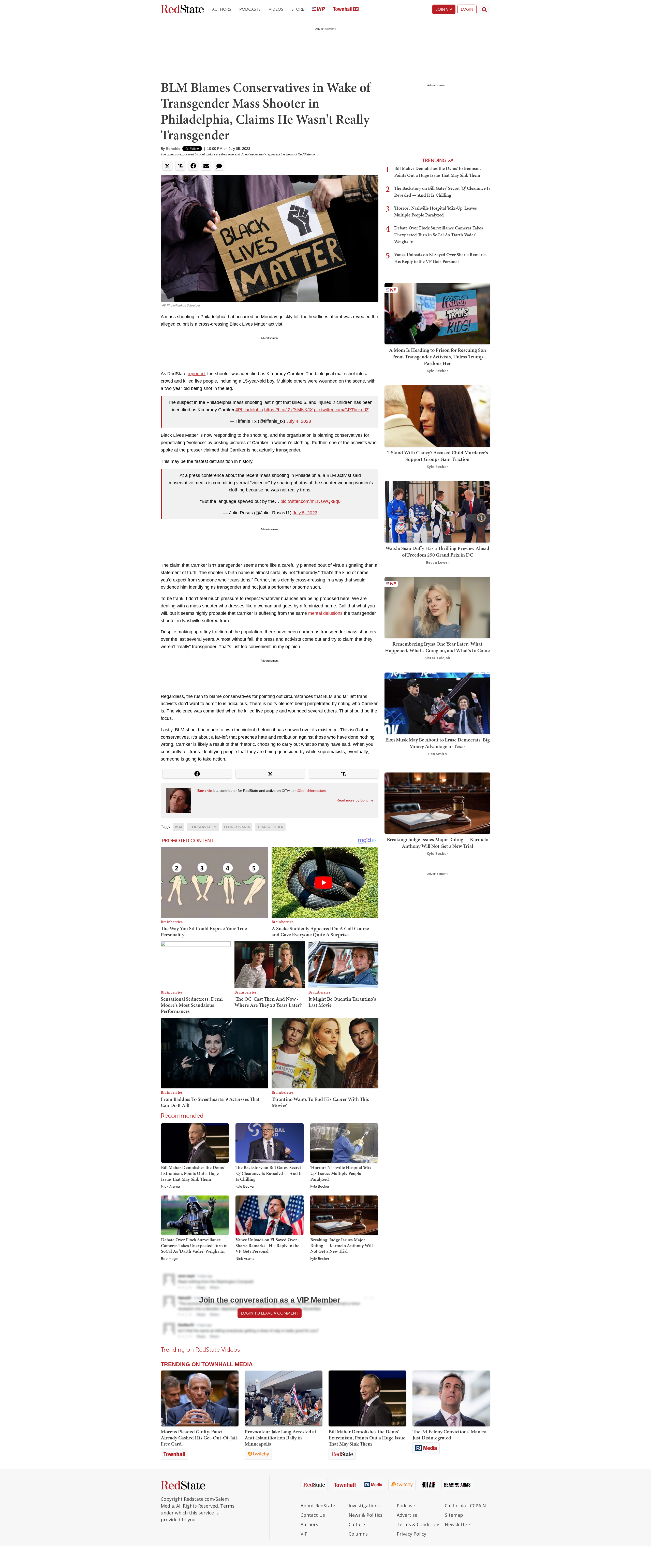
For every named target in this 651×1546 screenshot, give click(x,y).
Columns (358, 1534)
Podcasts (250, 9)
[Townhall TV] (346, 9)
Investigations (364, 1506)
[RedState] (182, 9)
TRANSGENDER (270, 827)
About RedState (318, 1506)
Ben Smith (437, 753)
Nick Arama (170, 1187)
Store (297, 9)
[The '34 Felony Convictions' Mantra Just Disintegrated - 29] (451, 1398)
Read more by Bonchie (354, 800)
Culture (357, 1524)
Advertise (407, 1515)
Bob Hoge (169, 1259)
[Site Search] (484, 9)
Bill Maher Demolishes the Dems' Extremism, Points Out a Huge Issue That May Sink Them (193, 1173)
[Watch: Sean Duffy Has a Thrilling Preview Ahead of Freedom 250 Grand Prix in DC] (437, 511)
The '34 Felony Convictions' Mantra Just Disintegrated (449, 1434)
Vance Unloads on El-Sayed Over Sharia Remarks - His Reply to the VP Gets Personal (267, 1245)
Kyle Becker (245, 1187)
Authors (221, 9)
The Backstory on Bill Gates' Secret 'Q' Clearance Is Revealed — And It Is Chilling (268, 1173)
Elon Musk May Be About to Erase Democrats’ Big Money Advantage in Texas (437, 743)
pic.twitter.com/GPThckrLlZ (341, 409)
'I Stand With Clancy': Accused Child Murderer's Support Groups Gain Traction (437, 456)
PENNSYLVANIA (237, 827)
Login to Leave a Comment (269, 1313)
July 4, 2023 (298, 421)
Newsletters (458, 1524)
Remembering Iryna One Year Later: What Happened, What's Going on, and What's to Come (437, 647)
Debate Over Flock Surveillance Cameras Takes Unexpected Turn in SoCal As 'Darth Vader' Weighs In (194, 1245)
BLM (178, 827)
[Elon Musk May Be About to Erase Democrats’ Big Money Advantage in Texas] (437, 703)
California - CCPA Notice (467, 1506)
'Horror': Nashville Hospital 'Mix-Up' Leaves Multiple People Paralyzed (341, 1173)
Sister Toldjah (437, 657)
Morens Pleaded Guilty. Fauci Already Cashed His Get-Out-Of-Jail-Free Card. (200, 1437)
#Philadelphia (249, 409)
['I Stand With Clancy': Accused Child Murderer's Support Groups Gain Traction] (437, 416)
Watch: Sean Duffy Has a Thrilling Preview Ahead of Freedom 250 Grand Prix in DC (437, 551)
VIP (304, 1534)
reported (196, 373)
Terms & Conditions (418, 1524)
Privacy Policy (411, 1534)
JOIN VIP (444, 9)
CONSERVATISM (203, 827)
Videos (276, 9)
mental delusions (325, 613)
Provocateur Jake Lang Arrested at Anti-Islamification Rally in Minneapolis (280, 1437)
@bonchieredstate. (312, 791)
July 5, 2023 (305, 512)
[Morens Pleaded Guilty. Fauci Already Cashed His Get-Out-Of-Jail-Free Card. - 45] (200, 1398)
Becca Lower (437, 562)
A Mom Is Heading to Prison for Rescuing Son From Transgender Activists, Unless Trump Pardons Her (437, 356)
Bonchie (173, 149)
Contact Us (313, 1515)
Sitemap (454, 1515)
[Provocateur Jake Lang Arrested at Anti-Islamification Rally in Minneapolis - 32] (283, 1398)
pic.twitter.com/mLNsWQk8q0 (310, 501)
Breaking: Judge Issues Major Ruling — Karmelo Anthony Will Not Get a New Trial (341, 1245)
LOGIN (467, 9)
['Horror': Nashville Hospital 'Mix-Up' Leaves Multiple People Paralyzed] (344, 1142)
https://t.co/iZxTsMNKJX (288, 409)
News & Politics (365, 1515)
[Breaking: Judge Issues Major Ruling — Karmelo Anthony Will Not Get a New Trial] (344, 1214)
